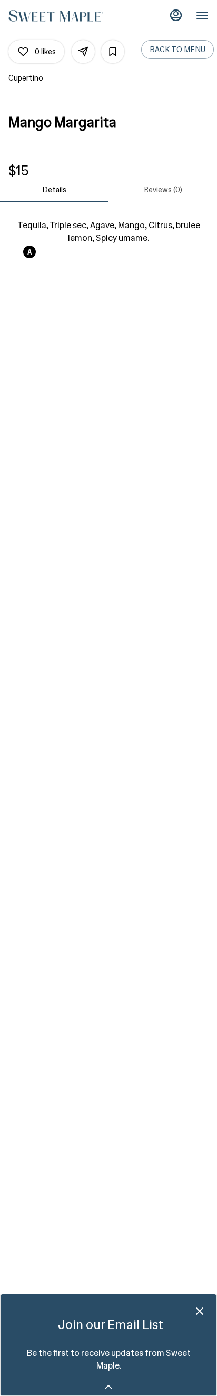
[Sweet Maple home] (55, 16)
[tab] (54, 189)
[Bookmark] (112, 51)
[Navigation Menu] (202, 16)
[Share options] (83, 51)
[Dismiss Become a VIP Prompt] (199, 1311)
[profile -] (176, 15)
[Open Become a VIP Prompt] (108, 1387)
